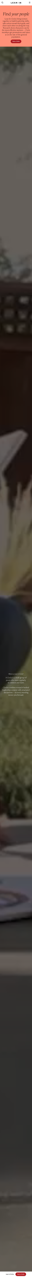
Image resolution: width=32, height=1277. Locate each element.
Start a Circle (16, 41)
